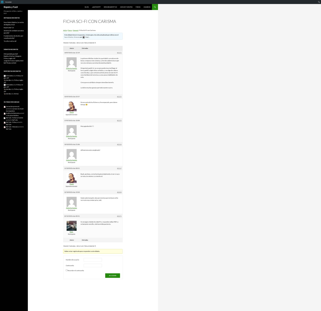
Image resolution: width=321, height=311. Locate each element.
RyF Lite (15, 120)
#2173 (119, 120)
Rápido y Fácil (11, 7)
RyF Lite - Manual (11, 127)
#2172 (119, 96)
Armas (16, 94)
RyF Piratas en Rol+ (10, 63)
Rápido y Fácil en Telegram (12, 56)
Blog (87, 7)
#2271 (119, 216)
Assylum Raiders (13, 115)
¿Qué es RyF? (96, 7)
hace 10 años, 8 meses (72, 37)
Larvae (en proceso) (12, 106)
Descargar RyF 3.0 (110, 7)
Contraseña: (70, 265)
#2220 (119, 192)
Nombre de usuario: (72, 260)
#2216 (119, 144)
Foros (138, 7)
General (75, 30)
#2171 (119, 53)
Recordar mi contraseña (76, 270)
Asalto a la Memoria (12, 113)
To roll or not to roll (10, 41)
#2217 (119, 168)
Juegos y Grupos (126, 7)
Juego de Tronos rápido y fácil (13, 61)
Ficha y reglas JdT (9, 58)
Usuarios (147, 7)
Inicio (65, 30)
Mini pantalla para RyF (11, 54)
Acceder (8, 2)
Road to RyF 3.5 (9, 28)
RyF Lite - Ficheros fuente (14, 118)
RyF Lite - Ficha (11, 122)
